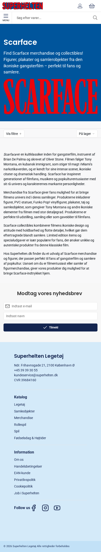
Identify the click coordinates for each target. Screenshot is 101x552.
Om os (18, 459)
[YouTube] (59, 507)
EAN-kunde (22, 473)
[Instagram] (48, 507)
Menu (6, 20)
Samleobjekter (24, 411)
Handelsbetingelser (28, 466)
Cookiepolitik (23, 486)
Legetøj (19, 404)
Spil (16, 431)
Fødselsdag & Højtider (30, 438)
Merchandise (23, 418)
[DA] (22, 6)
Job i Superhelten (26, 493)
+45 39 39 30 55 (26, 370)
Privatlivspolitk (24, 480)
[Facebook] (36, 507)
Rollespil (20, 424)
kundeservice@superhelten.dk (36, 375)
